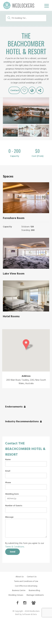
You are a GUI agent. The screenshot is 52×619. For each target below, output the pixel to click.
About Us (20, 576)
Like (24, 90)
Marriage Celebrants (35, 595)
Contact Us (31, 576)
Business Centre (18, 590)
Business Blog (34, 590)
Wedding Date (12, 494)
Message (9, 517)
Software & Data (29, 614)
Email (7, 471)
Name (8, 459)
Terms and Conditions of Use (26, 581)
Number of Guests (13, 505)
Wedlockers (19, 5)
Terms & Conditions (14, 547)
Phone (8, 482)
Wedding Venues (15, 595)
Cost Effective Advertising (26, 586)
